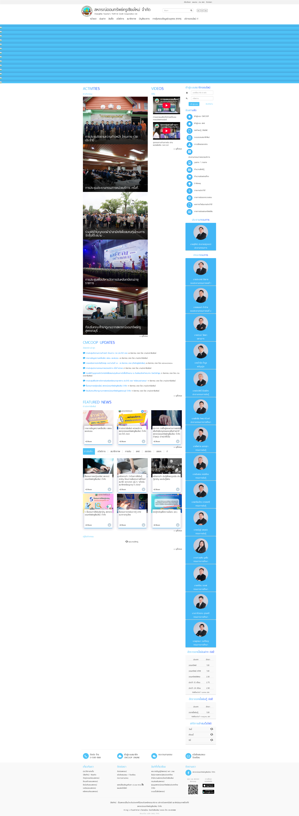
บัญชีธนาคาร (144, 19)
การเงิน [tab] (128, 451)
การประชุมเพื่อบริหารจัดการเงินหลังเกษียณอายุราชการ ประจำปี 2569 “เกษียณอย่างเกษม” (116, 380)
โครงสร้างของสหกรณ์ (90, 781)
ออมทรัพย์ (192, 665)
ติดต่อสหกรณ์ (122, 771)
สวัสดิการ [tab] (102, 451)
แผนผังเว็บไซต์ (122, 788)
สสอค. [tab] (159, 451)
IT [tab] (167, 451)
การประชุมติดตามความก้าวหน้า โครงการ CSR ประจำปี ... (111, 139)
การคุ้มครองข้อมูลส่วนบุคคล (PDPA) (167, 19)
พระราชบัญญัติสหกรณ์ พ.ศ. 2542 (162, 771)
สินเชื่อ (111, 19)
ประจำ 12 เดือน (194, 682)
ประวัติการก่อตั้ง (88, 771)
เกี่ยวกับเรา (187, 2)
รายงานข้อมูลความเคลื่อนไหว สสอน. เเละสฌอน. (102, 358)
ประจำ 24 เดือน (195, 688)
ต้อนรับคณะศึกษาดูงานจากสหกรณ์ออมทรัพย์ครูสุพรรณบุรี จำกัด (108, 390)
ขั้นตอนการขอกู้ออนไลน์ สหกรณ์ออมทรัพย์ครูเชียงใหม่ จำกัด (106, 385)
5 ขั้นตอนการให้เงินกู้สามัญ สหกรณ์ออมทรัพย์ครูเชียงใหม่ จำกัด (98, 513)
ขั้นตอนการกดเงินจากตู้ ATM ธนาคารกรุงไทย (130, 513)
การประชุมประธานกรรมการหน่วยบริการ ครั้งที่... (112, 188)
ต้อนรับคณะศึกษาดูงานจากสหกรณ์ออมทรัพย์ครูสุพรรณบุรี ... (113, 329)
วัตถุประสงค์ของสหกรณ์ (91, 778)
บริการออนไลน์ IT (191, 19)
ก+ (206, 10)
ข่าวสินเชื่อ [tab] (88, 451)
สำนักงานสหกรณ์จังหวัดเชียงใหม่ (162, 778)
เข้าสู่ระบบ (194, 104)
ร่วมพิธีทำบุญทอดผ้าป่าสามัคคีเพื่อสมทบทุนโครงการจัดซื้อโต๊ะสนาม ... (115, 234)
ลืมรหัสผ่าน (209, 104)
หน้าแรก (93, 19)
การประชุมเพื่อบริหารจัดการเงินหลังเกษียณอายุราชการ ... (112, 282)
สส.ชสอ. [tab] (148, 451)
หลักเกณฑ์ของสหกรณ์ (90, 791)
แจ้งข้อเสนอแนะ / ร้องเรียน (126, 774)
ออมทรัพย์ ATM (195, 671)
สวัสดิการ (120, 19)
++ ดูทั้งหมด (143, 336)
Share (89, 441)
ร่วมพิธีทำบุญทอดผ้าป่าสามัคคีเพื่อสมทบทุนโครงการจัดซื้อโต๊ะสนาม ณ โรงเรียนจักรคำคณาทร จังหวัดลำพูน (123, 373)
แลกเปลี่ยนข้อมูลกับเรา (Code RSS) (129, 784)
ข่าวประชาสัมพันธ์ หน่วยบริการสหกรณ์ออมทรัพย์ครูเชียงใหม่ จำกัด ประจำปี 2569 (132, 431)
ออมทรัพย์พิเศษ (194, 676)
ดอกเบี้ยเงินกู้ (193, 712)
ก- (198, 10)
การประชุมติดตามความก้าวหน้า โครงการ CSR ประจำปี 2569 (107, 353)
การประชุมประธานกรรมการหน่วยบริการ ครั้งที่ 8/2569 (104, 368)
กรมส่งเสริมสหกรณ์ (157, 781)
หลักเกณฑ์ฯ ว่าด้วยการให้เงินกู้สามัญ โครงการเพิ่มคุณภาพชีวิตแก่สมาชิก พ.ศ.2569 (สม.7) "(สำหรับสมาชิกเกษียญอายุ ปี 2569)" (132, 481)
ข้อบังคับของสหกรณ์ (90, 784)
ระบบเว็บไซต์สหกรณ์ (158, 791)
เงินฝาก (102, 19)
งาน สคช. (202, 2)
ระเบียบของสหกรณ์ (89, 788)
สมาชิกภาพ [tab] (115, 451)
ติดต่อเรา (209, 2)
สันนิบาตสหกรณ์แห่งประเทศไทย (162, 774)
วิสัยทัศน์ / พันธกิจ (89, 774)
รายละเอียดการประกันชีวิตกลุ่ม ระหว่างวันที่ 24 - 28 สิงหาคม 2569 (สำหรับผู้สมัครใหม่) (115, 363)
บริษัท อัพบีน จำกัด (153, 813)
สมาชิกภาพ (131, 19)
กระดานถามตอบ (122, 778)
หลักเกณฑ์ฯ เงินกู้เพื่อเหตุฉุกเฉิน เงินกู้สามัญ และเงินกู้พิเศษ (166, 478)
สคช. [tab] (138, 451)
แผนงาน (194, 2)
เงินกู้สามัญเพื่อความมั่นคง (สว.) (165, 512)
